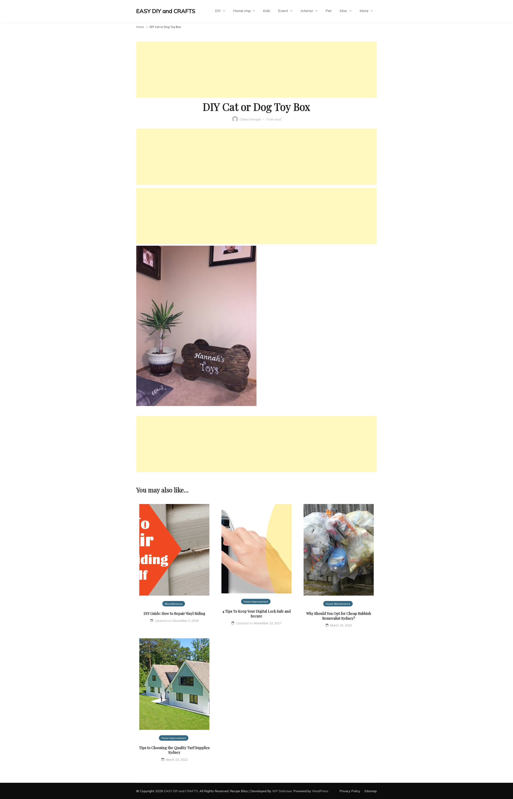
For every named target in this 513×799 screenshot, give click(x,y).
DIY (218, 10)
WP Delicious (282, 791)
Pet (329, 10)
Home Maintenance (338, 603)
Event (283, 10)
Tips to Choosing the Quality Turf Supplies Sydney (174, 750)
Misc (343, 10)
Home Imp (242, 10)
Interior (307, 10)
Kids (266, 10)
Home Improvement (255, 601)
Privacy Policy (349, 791)
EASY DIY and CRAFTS (165, 10)
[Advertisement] (256, 70)
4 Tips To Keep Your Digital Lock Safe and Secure (256, 613)
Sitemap (370, 791)
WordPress (320, 791)
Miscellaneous (174, 603)
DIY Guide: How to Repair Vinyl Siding (174, 613)
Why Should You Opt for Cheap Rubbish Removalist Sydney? (338, 615)
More (364, 10)
